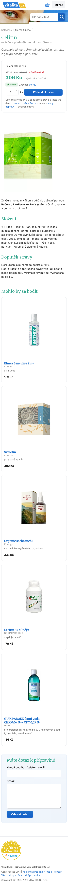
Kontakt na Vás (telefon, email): (26, 767)
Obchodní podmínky (29, 875)
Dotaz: (11, 781)
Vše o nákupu (8, 875)
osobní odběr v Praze (24, 103)
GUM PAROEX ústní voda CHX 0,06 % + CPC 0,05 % (22, 722)
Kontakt (58, 871)
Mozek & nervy (23, 29)
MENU (59, 5)
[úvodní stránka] (14, 5)
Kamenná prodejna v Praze (37, 871)
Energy (32, 84)
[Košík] (47, 5)
